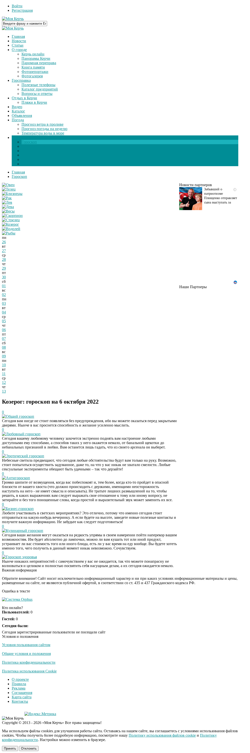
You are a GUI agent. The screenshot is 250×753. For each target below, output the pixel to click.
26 (4, 242)
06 (4, 330)
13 (4, 391)
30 (4, 277)
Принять (10, 748)
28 (4, 259)
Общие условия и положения (26, 653)
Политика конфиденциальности (28, 662)
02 (4, 295)
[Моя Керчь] (13, 19)
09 (4, 356)
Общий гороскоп (20, 416)
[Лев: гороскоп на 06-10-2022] (7, 202)
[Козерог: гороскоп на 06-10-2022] (10, 224)
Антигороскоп (18, 478)
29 (4, 268)
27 (4, 251)
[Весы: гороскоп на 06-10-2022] (8, 211)
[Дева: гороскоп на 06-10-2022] (8, 207)
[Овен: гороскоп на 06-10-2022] (8, 185)
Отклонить (29, 748)
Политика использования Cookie (29, 671)
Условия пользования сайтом (26, 645)
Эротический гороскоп (25, 456)
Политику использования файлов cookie (162, 735)
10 (4, 365)
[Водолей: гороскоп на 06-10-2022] (11, 229)
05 (4, 321)
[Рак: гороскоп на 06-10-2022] (7, 198)
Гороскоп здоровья (21, 557)
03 (4, 303)
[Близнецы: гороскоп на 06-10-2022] (12, 194)
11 (4, 374)
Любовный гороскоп (23, 434)
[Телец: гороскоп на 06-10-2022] (9, 189)
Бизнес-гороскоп (20, 509)
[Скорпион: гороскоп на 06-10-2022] (12, 216)
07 (4, 338)
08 (4, 347)
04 (4, 312)
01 (4, 286)
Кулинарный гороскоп (24, 531)
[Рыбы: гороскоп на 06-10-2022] (8, 233)
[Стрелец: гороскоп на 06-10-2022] (11, 220)
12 (4, 382)
